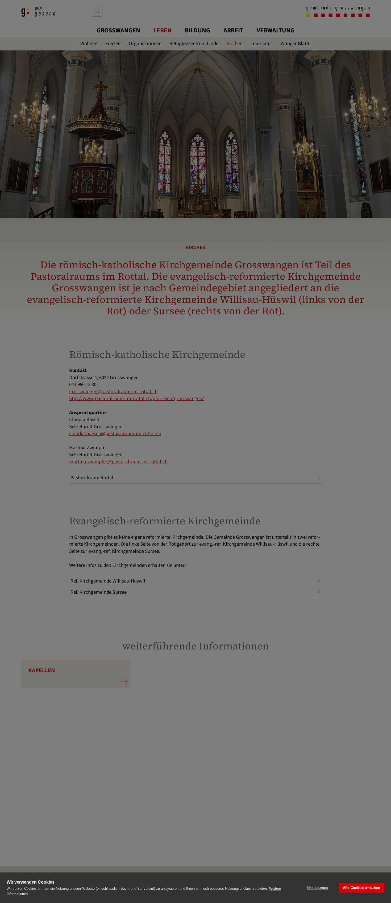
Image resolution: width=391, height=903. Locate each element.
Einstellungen (317, 888)
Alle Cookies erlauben (361, 888)
